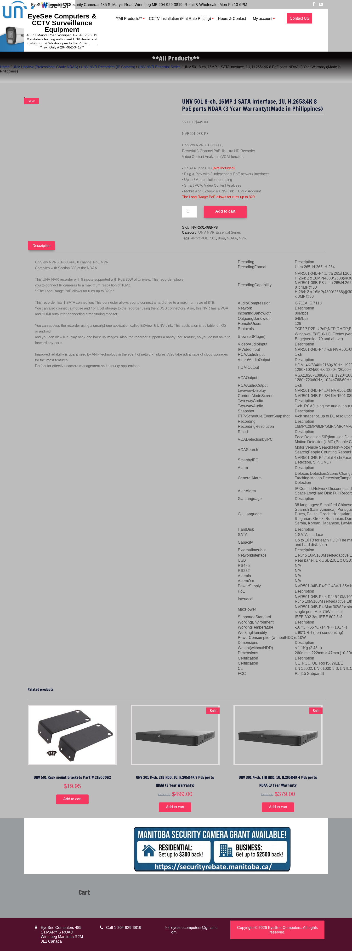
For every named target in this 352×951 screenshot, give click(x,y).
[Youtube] (321, 4)
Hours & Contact (232, 19)
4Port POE (199, 238)
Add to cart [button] (72, 799)
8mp (221, 238)
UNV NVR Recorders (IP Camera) (108, 67)
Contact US (299, 18)
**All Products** (129, 19)
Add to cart (225, 211)
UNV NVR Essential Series (159, 67)
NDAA (232, 238)
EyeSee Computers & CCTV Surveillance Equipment (62, 22)
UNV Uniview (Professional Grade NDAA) (45, 67)
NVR (242, 238)
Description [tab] (41, 246)
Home (5, 67)
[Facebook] (313, 4)
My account (262, 19)
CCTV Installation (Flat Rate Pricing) (180, 19)
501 (213, 238)
